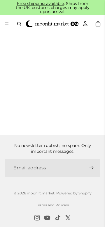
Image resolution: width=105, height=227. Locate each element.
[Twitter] (67, 217)
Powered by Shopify (74, 193)
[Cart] (98, 23)
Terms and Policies (52, 205)
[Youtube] (47, 217)
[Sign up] (91, 168)
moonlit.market (41, 193)
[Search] (19, 23)
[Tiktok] (57, 217)
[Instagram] (37, 217)
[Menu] (6, 24)
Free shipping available (40, 3)
